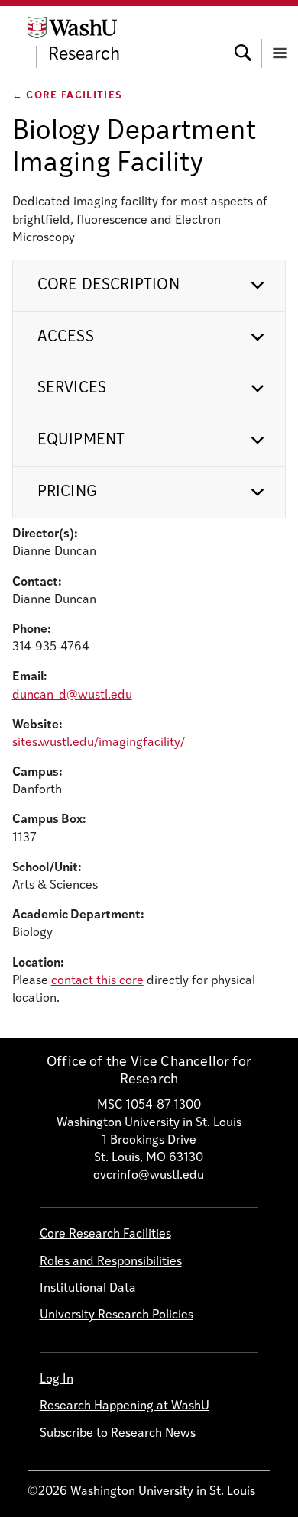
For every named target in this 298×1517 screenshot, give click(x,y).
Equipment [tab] (81, 440)
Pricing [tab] (67, 492)
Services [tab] (72, 388)
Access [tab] (65, 337)
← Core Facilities (67, 96)
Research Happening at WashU (124, 1406)
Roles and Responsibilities (111, 1262)
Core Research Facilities (105, 1234)
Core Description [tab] (108, 285)
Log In (56, 1379)
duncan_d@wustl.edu (72, 695)
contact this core (97, 981)
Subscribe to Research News (118, 1434)
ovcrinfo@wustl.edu (148, 1176)
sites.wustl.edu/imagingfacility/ (98, 743)
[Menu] (279, 39)
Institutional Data (88, 1289)
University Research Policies (116, 1315)
